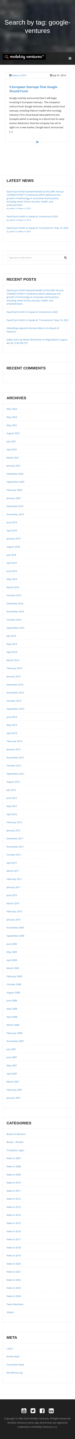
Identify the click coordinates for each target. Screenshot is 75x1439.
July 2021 (11, 441)
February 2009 (14, 976)
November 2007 (15, 1041)
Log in (10, 1348)
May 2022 (12, 425)
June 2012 (12, 798)
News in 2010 (14, 1182)
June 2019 (12, 522)
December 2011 (15, 838)
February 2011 (14, 879)
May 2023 (12, 417)
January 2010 (13, 919)
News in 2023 (14, 1287)
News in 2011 (14, 1190)
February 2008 (14, 1033)
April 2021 (12, 449)
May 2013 (12, 725)
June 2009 (12, 944)
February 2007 (14, 1089)
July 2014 (11, 635)
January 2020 (13, 498)
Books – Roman (15, 1142)
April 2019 (12, 530)
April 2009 (12, 960)
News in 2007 (14, 1158)
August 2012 (13, 781)
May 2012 (12, 806)
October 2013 (14, 700)
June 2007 (12, 1057)
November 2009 (15, 927)
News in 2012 (14, 1198)
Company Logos (15, 1150)
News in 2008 (14, 1166)
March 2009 (13, 968)
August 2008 (13, 992)
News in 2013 (14, 1207)
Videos (10, 1312)
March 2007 (13, 1081)
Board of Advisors (16, 1134)
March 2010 (13, 903)
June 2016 (12, 571)
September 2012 (15, 773)
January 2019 (13, 538)
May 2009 (12, 952)
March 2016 (13, 587)
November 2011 (15, 846)
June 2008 (12, 1000)
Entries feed (13, 1356)
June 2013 (12, 717)
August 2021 (13, 433)
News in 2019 (14, 1255)
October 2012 (14, 765)
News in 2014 (19, 75)
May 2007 (12, 1065)
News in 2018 (14, 1247)
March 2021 (13, 457)
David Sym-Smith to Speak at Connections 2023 (32, 312)
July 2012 (11, 790)
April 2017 (12, 563)
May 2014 (12, 644)
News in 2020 (14, 1263)
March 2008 (13, 1025)
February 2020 (14, 490)
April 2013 (12, 733)
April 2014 (12, 652)
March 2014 (13, 660)
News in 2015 (14, 1223)
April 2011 (12, 862)
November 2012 (15, 757)
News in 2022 (14, 1279)
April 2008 (12, 1017)
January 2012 (13, 830)
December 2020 (15, 473)
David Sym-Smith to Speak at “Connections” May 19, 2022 (37, 320)
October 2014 (14, 619)
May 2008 (12, 1008)
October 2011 (14, 854)
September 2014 (15, 627)
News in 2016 (14, 1231)
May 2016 (12, 579)
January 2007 (13, 1097)
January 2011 (13, 887)
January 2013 (13, 749)
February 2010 (14, 911)
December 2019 (15, 506)
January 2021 (13, 465)
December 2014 (15, 603)
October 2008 (14, 984)
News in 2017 (14, 1239)
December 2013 (15, 684)
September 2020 (15, 481)
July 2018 (11, 555)
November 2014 (15, 611)
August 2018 (13, 546)
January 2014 (13, 676)
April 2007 (12, 1073)
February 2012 (14, 822)
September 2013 (15, 708)
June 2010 (12, 895)
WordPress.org (15, 1372)
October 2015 (14, 595)
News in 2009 (14, 1174)
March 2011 (13, 870)
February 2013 (14, 741)
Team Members (15, 1304)
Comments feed (15, 1364)
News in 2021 (14, 1271)
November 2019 (15, 514)
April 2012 (12, 814)
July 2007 (11, 1049)
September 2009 (15, 935)
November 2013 (15, 692)
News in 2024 (14, 1296)
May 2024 (12, 408)
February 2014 (14, 668)
